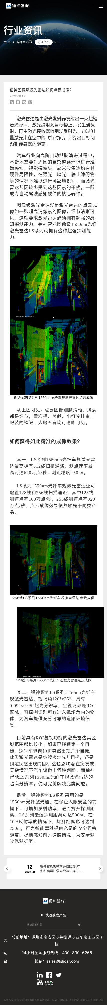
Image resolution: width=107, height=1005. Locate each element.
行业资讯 (44, 42)
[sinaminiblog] (30, 102)
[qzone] (12, 102)
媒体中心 (23, 42)
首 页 (7, 42)
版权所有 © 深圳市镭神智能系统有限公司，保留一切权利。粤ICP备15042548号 (48, 1000)
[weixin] (24, 102)
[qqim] (17, 102)
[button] (7, 868)
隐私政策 (98, 1000)
